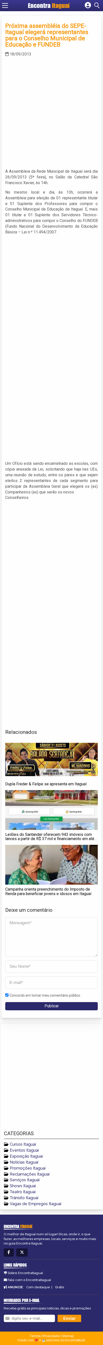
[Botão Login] (88, 5)
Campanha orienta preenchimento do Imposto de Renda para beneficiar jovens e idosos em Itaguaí (48, 891)
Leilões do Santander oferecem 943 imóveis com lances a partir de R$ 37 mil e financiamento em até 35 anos (49, 839)
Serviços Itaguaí (25, 1180)
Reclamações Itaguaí (30, 1174)
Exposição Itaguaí (26, 1156)
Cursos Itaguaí (23, 1144)
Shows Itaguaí (23, 1186)
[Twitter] (22, 1252)
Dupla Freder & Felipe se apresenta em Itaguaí (45, 784)
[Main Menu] (5, 5)
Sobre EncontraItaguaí (25, 1273)
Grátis (59, 1287)
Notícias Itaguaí (24, 1162)
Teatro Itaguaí (23, 1191)
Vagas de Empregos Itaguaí (35, 1203)
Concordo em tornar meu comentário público (45, 995)
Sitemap (68, 1336)
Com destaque (38, 1287)
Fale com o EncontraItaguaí (29, 1280)
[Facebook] (9, 1252)
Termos (35, 1336)
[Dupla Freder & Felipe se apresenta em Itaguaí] (51, 759)
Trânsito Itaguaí (24, 1197)
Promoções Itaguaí (28, 1168)
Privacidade (51, 1336)
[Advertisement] (51, 112)
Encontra (49, 5)
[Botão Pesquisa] (98, 5)
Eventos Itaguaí (24, 1150)
